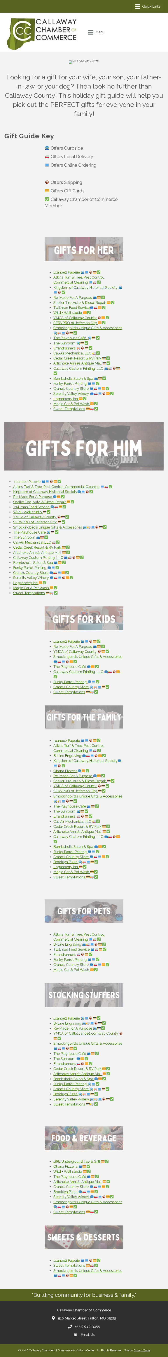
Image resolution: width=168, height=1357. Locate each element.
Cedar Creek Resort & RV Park (77, 358)
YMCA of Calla (65, 1033)
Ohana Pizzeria (65, 771)
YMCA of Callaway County (75, 318)
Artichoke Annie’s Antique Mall (77, 363)
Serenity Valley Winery (71, 394)
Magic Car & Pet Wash (71, 404)
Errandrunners (65, 348)
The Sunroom (64, 343)
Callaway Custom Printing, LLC (78, 368)
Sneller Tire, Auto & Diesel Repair (80, 303)
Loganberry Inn (66, 399)
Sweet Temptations (69, 409)
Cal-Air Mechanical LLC (72, 353)
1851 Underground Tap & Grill (76, 1161)
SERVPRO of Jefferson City (75, 323)
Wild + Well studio (68, 313)
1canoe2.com (88, 1033)
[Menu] (148, 6)
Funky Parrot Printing (70, 384)
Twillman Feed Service (71, 308)
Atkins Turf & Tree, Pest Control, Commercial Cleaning (56, 487)
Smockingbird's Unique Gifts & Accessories (48, 527)
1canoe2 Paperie (66, 272)
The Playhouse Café (70, 338)
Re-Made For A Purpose (73, 298)
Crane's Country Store (71, 389)
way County (108, 1033)
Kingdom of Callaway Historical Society (45, 492)
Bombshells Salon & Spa (73, 378)
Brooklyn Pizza (65, 862)
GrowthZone (142, 1350)
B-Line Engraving (67, 756)
